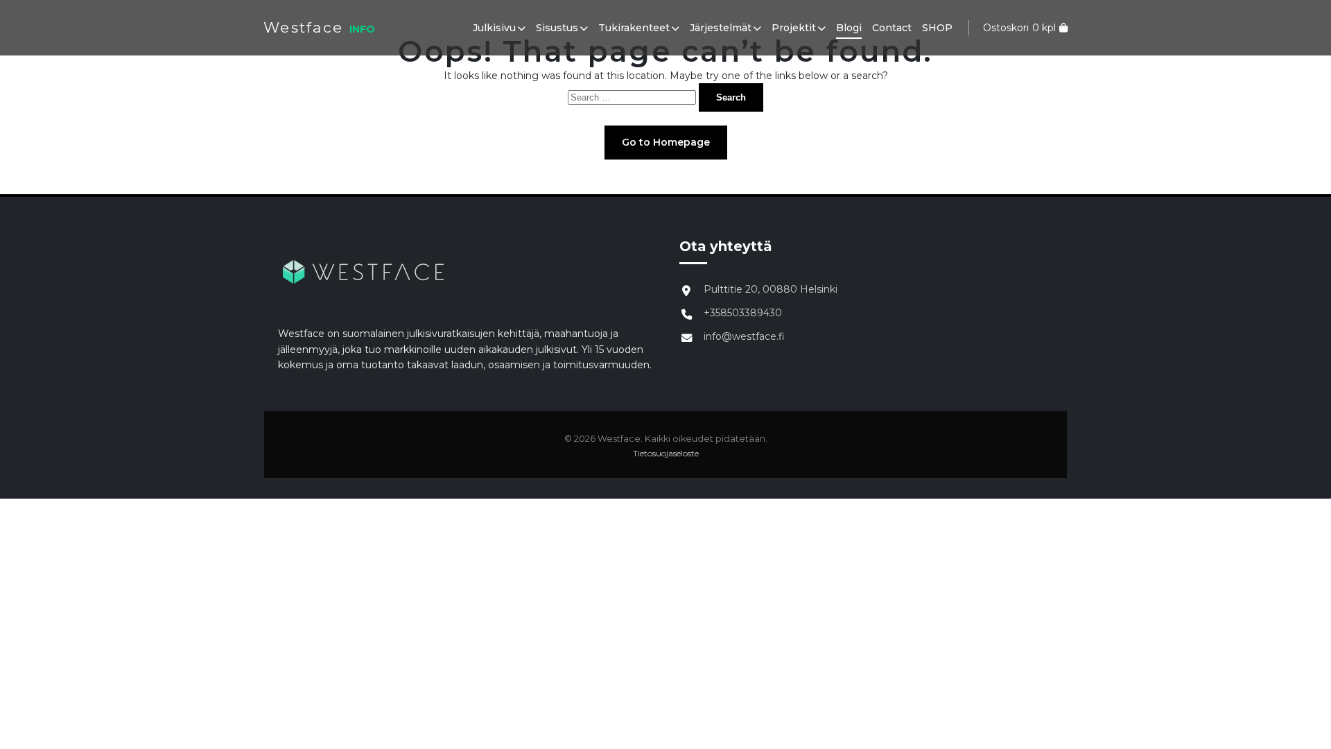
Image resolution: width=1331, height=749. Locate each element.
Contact (892, 27)
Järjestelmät (720, 27)
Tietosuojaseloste (666, 453)
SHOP (937, 27)
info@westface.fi (744, 336)
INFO (362, 29)
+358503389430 (743, 313)
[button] (520, 27)
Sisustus (557, 27)
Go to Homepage (666, 142)
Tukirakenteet (634, 27)
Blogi (849, 27)
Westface (303, 27)
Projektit (794, 27)
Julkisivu (494, 27)
